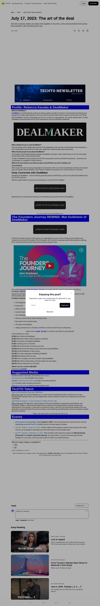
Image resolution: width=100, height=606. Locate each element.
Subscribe (65, 305)
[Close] (71, 293)
